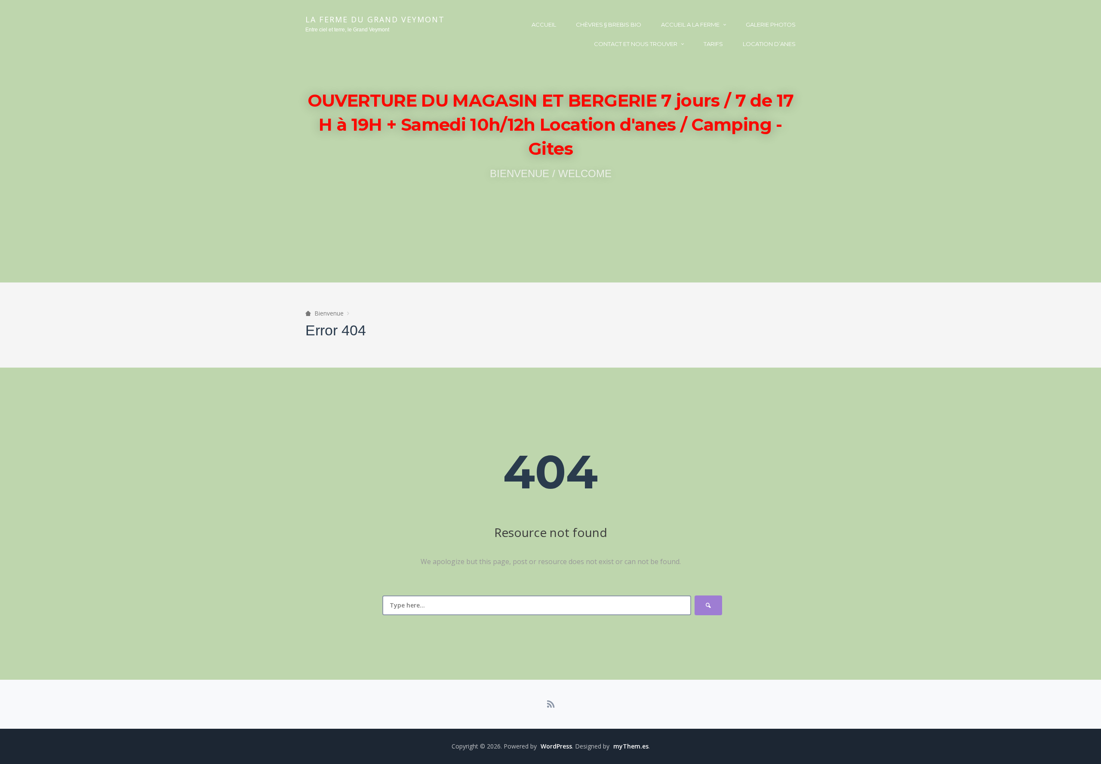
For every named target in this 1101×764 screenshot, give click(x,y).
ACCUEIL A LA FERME (690, 24)
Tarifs (713, 43)
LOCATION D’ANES (769, 43)
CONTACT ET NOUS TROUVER (635, 43)
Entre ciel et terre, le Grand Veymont (347, 30)
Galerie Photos (771, 24)
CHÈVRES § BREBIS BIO (608, 24)
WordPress (556, 746)
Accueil (544, 24)
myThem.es (631, 746)
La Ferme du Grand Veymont (375, 19)
